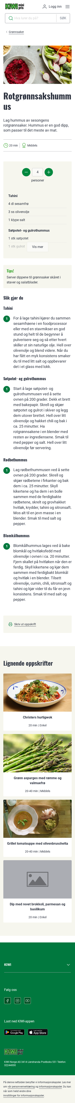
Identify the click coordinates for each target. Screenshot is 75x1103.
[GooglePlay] (14, 1032)
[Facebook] (7, 1000)
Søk (63, 18)
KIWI (7, 965)
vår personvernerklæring (21, 1086)
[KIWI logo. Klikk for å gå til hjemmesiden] (14, 6)
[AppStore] (38, 1032)
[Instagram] (17, 1000)
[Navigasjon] (67, 6)
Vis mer (37, 247)
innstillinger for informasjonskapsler (23, 1095)
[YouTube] (27, 1000)
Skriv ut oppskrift (25, 624)
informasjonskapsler (50, 1086)
